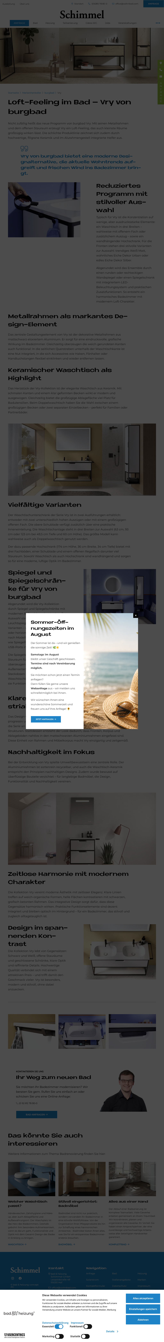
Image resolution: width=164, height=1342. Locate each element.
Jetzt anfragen (44, 719)
